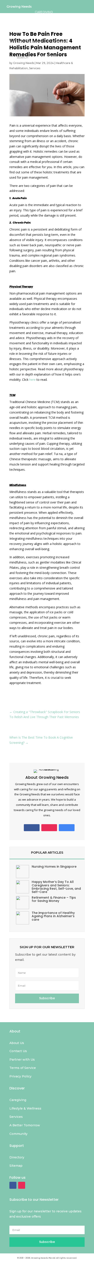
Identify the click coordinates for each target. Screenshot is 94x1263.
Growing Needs (19, 8)
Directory (46, 56)
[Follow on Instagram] (49, 827)
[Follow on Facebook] (32, 827)
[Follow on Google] (67, 827)
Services (34, 68)
